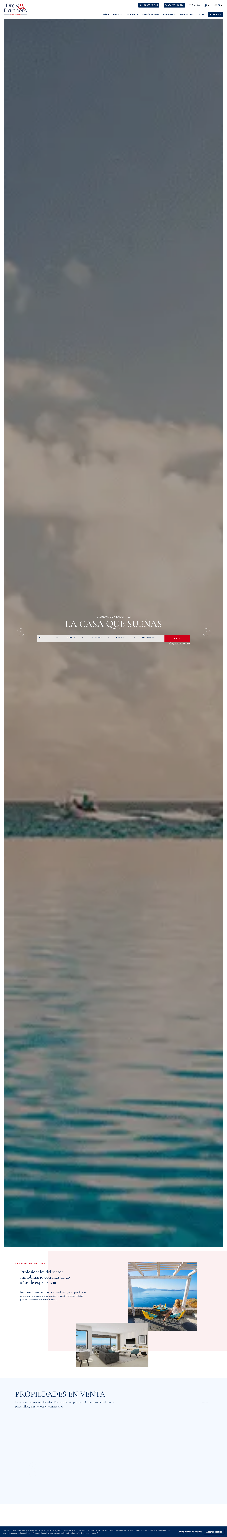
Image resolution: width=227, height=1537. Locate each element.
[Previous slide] (32, 1465)
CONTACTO (215, 14)
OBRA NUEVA (132, 14)
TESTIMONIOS (169, 14)
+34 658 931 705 (150, 5)
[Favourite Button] (97, 1422)
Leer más (95, 1533)
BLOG (201, 14)
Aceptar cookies (214, 1532)
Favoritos (196, 5)
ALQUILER (117, 14)
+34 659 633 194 (175, 5)
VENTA (106, 14)
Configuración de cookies (190, 1531)
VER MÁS (206, 1402)
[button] (20, 632)
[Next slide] (32, 1474)
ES (219, 5)
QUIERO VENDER (187, 14)
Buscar (177, 638)
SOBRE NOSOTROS (150, 14)
